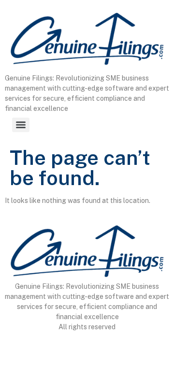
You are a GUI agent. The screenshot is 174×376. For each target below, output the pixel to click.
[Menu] (20, 125)
